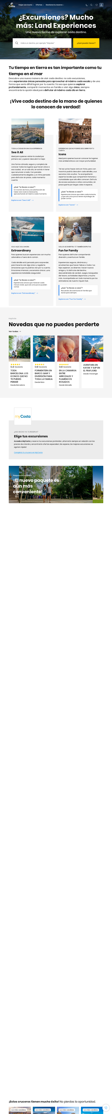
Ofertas (39, 5)
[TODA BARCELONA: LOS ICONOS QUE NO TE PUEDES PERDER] (19, 362)
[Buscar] (91, 5)
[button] (96, 5)
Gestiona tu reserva (54, 5)
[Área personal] (101, 5)
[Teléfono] (86, 5)
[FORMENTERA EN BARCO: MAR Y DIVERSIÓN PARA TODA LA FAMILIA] (44, 362)
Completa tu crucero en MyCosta (28, 452)
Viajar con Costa (25, 5)
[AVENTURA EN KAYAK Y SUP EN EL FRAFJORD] (92, 362)
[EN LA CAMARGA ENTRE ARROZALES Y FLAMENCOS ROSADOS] (68, 362)
